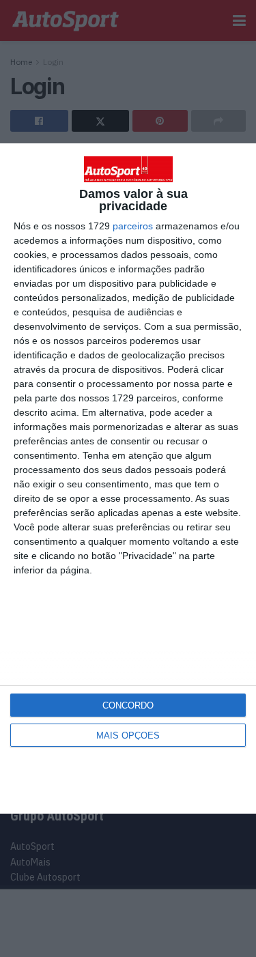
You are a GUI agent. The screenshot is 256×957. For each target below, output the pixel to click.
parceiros (133, 226)
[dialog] (128, 478)
